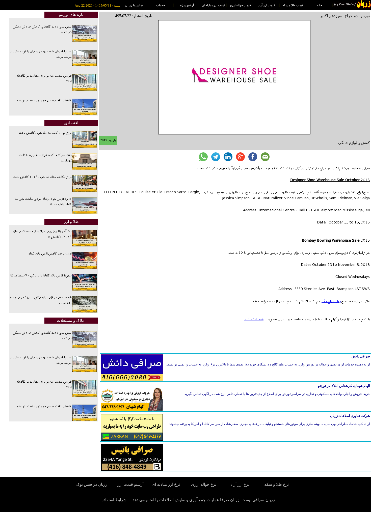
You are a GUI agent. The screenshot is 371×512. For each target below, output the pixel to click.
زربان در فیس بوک (92, 484)
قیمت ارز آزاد (266, 5)
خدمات (160, 5)
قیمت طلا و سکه (293, 5)
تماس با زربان (134, 5)
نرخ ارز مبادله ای (166, 484)
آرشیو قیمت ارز (130, 484)
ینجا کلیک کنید (253, 319)
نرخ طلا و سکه (276, 484)
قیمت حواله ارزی (240, 5)
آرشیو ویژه (187, 5)
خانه (319, 5)
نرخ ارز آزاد (240, 484)
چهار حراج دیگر (330, 301)
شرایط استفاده (113, 500)
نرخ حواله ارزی (203, 484)
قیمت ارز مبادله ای (213, 5)
